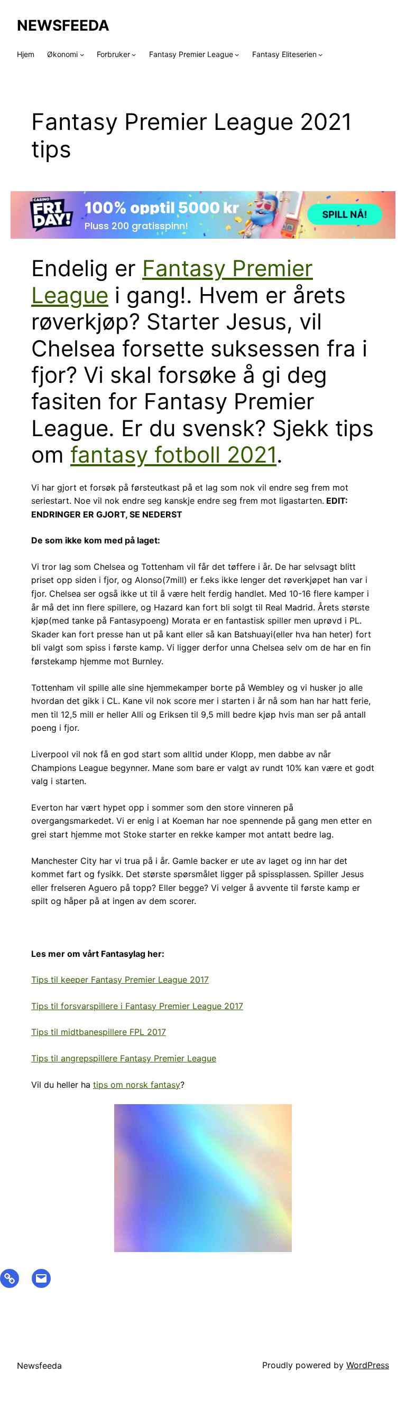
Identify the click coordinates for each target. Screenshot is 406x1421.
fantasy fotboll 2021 (173, 454)
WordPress (367, 1365)
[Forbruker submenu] (134, 54)
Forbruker (113, 54)
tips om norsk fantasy (136, 1084)
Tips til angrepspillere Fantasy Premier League (123, 1058)
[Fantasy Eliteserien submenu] (320, 54)
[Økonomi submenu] (82, 54)
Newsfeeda (63, 25)
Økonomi (62, 54)
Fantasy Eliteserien (284, 54)
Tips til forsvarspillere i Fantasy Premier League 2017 (137, 1006)
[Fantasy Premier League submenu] (237, 54)
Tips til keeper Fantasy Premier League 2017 (120, 979)
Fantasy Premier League (191, 54)
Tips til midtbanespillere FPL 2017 (98, 1032)
